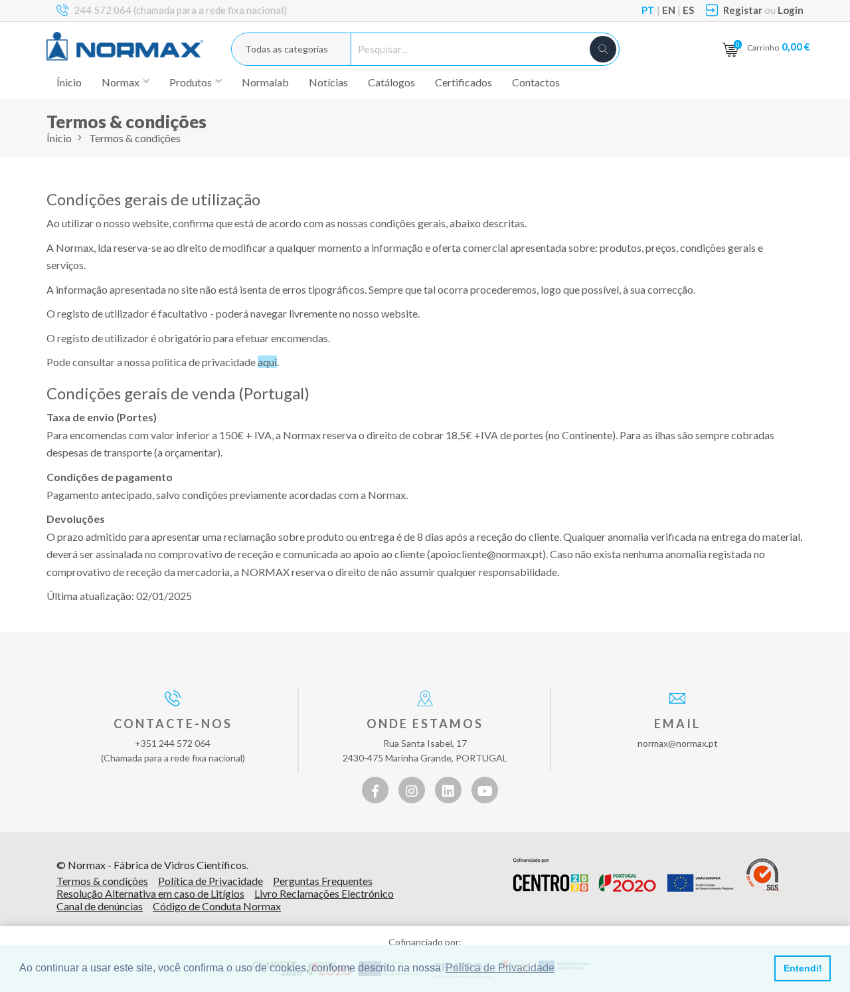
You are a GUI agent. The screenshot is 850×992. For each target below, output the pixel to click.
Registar (742, 10)
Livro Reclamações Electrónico (324, 893)
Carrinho (778, 46)
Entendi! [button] (803, 968)
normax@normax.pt (678, 743)
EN (668, 10)
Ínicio (69, 82)
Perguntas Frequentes (323, 880)
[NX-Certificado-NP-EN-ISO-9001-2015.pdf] (763, 875)
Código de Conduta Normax (217, 906)
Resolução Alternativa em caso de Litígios (150, 893)
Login (791, 10)
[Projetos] (623, 875)
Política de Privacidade (210, 880)
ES (688, 10)
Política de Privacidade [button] (500, 967)
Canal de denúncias (99, 906)
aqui (267, 361)
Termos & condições (102, 880)
